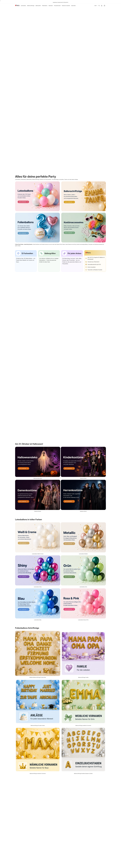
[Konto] (101, 5)
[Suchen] (99, 5)
